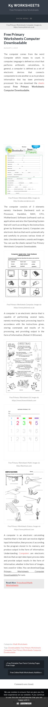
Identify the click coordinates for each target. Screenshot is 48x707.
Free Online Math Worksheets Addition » (26, 672)
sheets (41, 83)
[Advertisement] (24, 118)
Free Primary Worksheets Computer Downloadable (22, 38)
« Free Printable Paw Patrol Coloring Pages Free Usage (23, 664)
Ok (18, 703)
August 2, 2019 (11, 48)
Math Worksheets (20, 644)
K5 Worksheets (24, 5)
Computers (24, 553)
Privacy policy (25, 703)
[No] (44, 698)
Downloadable (14, 648)
